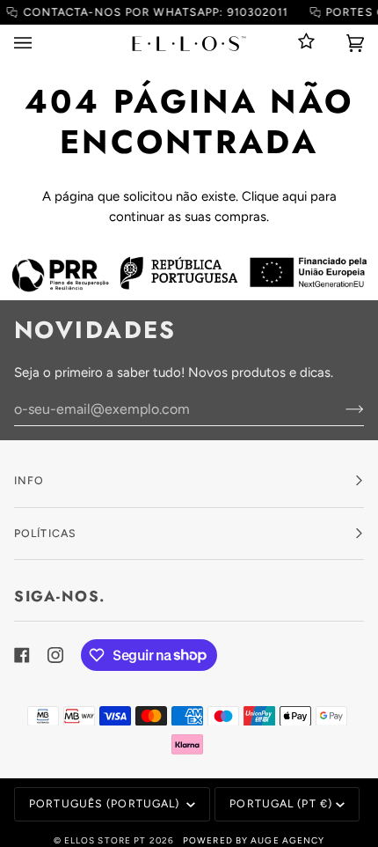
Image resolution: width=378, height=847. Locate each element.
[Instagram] (55, 655)
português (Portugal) (106, 803)
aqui (294, 196)
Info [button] (29, 480)
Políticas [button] (45, 533)
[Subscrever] (340, 408)
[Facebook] (22, 655)
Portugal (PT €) (280, 803)
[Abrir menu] (40, 43)
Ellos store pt (105, 840)
